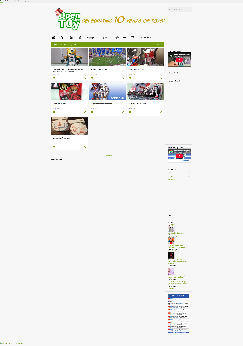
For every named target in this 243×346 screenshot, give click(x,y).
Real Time (178, 332)
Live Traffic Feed (178, 295)
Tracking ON (183, 332)
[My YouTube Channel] (148, 38)
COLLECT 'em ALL (174, 236)
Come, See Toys (173, 251)
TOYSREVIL (171, 224)
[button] (85, 78)
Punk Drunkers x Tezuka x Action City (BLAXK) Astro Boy (178, 246)
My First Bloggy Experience (177, 281)
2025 (169, 173)
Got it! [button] (2, 2)
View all (159, 44)
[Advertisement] (66, 167)
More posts (108, 155)
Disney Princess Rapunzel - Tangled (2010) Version (177, 277)
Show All (171, 288)
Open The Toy (172, 299)
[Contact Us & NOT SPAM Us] (151, 38)
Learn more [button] (59, 1)
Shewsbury (171, 267)
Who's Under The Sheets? (176, 233)
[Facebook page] (141, 38)
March (171, 176)
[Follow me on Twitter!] (145, 38)
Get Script (172, 332)
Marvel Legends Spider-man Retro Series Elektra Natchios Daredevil (177, 261)
